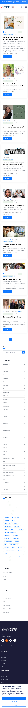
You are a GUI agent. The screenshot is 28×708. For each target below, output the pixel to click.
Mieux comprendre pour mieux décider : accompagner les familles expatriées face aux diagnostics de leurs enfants (13, 38)
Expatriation (16, 526)
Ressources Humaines (14, 458)
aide (5, 502)
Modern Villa (7, 605)
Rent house (6, 595)
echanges (6, 517)
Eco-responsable (16, 517)
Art (14, 374)
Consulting (14, 399)
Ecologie (14, 409)
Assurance (14, 385)
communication (7, 511)
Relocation (20, 547)
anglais (11, 502)
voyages (6, 559)
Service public (14, 468)
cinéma (13, 508)
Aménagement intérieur (14, 368)
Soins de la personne (8, 34)
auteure (19, 505)
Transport (14, 486)
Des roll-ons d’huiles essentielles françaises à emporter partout (14, 85)
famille (5, 529)
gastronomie (7, 535)
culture (15, 514)
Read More (7, 56)
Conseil (14, 395)
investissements (8, 541)
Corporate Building (8, 608)
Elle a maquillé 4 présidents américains (12, 318)
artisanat (6, 505)
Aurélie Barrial (14, 32)
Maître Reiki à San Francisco (12, 279)
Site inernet (20, 550)
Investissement (16, 538)
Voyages (14, 489)
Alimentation (14, 364)
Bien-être (6, 508)
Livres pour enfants (14, 544)
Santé (19, 32)
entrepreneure (7, 526)
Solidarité (14, 553)
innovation (15, 535)
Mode (14, 451)
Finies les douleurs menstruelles (13, 205)
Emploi (14, 416)
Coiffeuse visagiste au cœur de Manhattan (13, 245)
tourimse (6, 556)
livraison (17, 541)
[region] (14, 696)
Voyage (21, 556)
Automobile (14, 388)
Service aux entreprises (14, 465)
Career (5, 576)
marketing (6, 547)
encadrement (7, 523)
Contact (6, 583)
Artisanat (14, 378)
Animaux (14, 371)
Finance (14, 423)
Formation (20, 529)
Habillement (14, 430)
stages (20, 553)
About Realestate (8, 572)
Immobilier (14, 434)
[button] (26, 7)
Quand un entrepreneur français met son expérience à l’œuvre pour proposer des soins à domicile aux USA (13, 164)
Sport (14, 479)
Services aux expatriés (14, 472)
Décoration (14, 406)
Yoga (13, 559)
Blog (5, 579)
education (6, 520)
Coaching (14, 392)
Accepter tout (14, 698)
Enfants (14, 420)
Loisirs (14, 444)
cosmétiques (7, 514)
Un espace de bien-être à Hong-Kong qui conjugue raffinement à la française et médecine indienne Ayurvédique (14, 127)
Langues (14, 441)
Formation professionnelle (10, 532)
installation (6, 538)
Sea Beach (6, 612)
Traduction (14, 482)
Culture (14, 402)
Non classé (14, 454)
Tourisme (14, 556)
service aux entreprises (9, 550)
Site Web (6, 553)
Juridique (14, 437)
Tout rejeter (14, 705)
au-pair (13, 505)
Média (19, 311)
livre (5, 544)
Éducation (14, 413)
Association (14, 381)
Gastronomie (14, 427)
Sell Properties (7, 598)
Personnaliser (14, 701)
